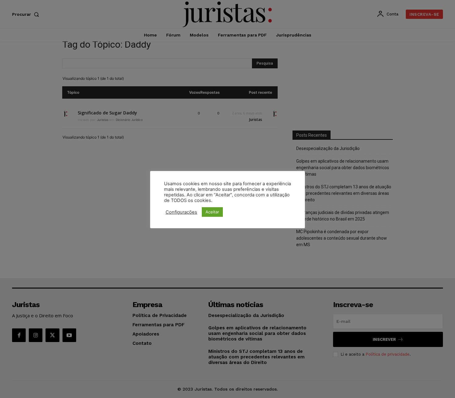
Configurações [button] (181, 212)
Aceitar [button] (212, 211)
